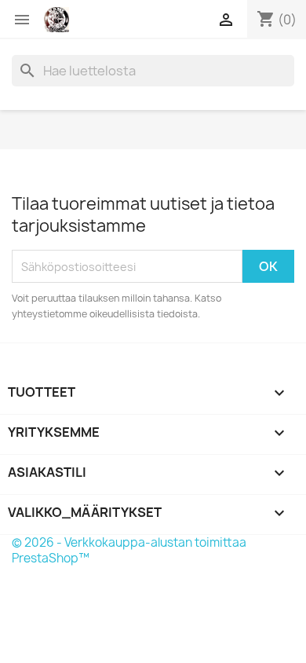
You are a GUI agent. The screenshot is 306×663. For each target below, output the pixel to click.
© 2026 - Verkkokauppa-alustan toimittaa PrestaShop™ (129, 550)
